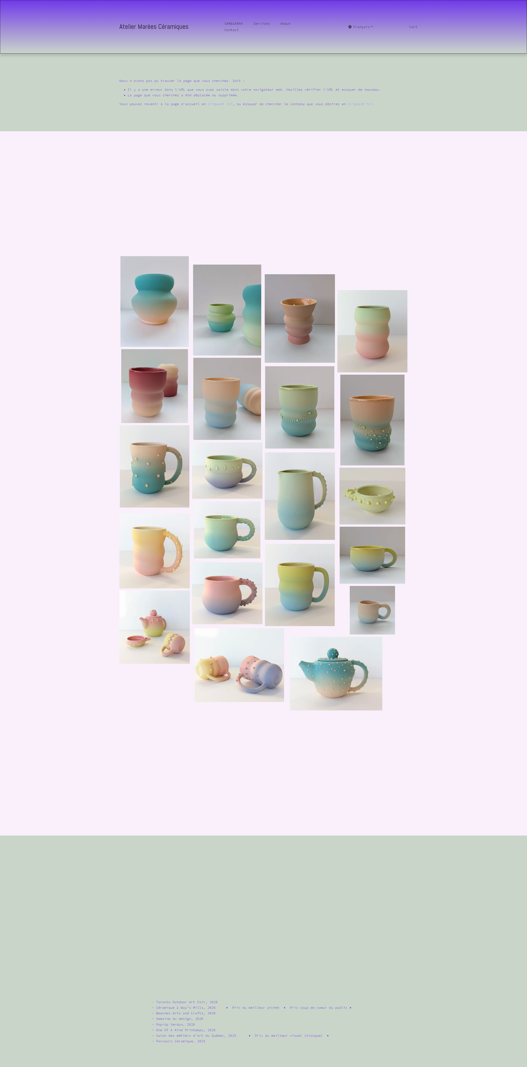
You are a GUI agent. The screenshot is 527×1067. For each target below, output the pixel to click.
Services (261, 23)
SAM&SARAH (233, 23)
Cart (413, 27)
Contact (231, 30)
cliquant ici (220, 104)
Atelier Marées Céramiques (154, 26)
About (285, 23)
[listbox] (360, 27)
